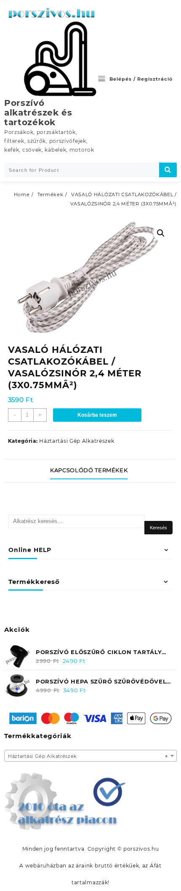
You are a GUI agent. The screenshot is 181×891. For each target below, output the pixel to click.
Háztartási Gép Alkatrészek (76, 441)
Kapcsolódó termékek (89, 470)
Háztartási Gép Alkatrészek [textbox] (88, 756)
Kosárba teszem (97, 415)
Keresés (158, 527)
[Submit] (168, 170)
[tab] (90, 470)
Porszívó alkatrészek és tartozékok (38, 112)
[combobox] (90, 756)
